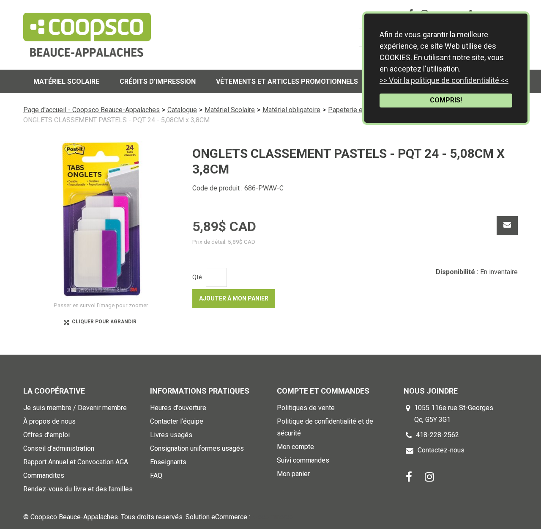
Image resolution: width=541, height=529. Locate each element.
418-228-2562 (437, 435)
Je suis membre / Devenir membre (75, 408)
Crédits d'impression (158, 81)
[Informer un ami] (507, 225)
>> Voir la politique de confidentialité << (444, 80)
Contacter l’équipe (176, 421)
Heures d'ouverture (178, 408)
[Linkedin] (429, 476)
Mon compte (295, 447)
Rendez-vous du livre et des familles (78, 489)
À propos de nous (49, 421)
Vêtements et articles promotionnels (287, 81)
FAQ (156, 475)
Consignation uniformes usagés (197, 448)
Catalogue (182, 110)
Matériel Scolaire (230, 110)
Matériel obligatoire (291, 110)
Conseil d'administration (58, 448)
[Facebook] (409, 476)
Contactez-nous (441, 450)
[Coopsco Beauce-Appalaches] (87, 35)
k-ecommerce (272, 517)
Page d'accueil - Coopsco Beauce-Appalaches (91, 110)
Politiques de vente (306, 408)
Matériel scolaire (66, 81)
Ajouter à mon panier (233, 298)
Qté (197, 277)
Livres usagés (171, 435)
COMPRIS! (446, 100)
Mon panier (293, 474)
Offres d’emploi (46, 435)
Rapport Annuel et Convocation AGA (75, 462)
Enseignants (168, 462)
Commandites (43, 475)
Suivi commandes (303, 460)
